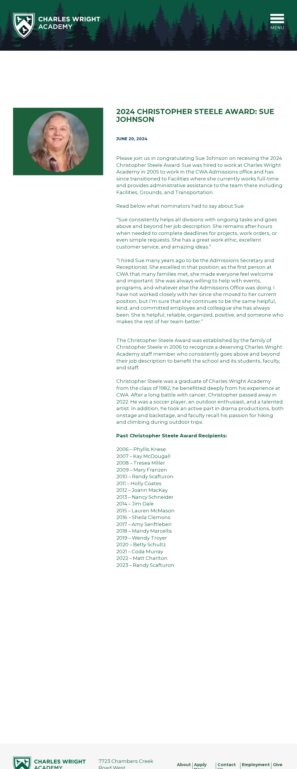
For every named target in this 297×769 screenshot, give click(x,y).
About (184, 764)
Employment (256, 764)
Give (277, 764)
